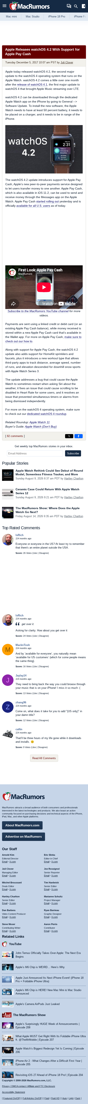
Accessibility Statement (13, 1092)
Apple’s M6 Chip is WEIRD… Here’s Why (40, 967)
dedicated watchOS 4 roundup (46, 413)
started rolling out (47, 201)
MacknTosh (23, 645)
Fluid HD (55, 1098)
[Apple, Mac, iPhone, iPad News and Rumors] (29, 10)
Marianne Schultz (53, 896)
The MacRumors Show (29, 1015)
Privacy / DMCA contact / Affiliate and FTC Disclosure (28, 1086)
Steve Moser (8, 924)
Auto (64, 1098)
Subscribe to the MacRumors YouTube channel (38, 311)
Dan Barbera (8, 910)
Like (35, 553)
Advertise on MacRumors (23, 836)
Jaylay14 (21, 675)
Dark (77, 1098)
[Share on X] (69, 436)
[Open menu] (4, 6)
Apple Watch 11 (39, 422)
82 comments (15, 436)
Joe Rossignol (52, 869)
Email (4, 861)
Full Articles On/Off (32, 1098)
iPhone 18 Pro (56, 16)
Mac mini (11, 16)
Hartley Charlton (73, 478)
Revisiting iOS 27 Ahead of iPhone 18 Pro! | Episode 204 (49, 1075)
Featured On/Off (11, 1098)
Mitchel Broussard (12, 882)
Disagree (43, 553)
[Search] (77, 6)
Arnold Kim (8, 855)
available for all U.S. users (33, 205)
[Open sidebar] (83, 7)
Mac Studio (32, 16)
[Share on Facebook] (78, 436)
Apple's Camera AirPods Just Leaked (38, 1004)
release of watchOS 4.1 (32, 84)
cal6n (19, 729)
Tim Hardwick (51, 882)
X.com (12, 861)
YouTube (15, 944)
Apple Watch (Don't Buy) (41, 426)
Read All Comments (44, 758)
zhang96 (21, 702)
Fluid (46, 1098)
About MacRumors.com (22, 825)
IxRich (20, 535)
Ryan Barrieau (51, 910)
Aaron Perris (50, 924)
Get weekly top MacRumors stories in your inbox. (44, 446)
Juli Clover (67, 62)
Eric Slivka (49, 855)
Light (71, 1098)
